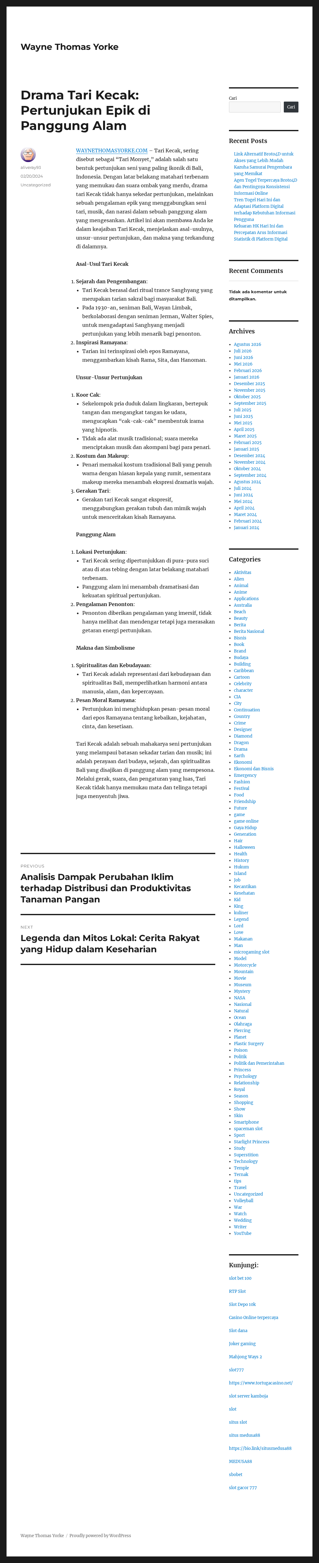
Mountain (244, 971)
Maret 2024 (245, 514)
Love (238, 932)
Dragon (241, 742)
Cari (233, 98)
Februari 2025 (248, 442)
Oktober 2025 (247, 396)
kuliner (241, 912)
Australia (243, 605)
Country (242, 716)
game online (246, 821)
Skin (238, 1115)
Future (240, 808)
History (241, 860)
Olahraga (243, 1024)
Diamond (243, 736)
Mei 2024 (243, 501)
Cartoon (242, 677)
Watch (240, 1213)
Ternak (241, 1174)
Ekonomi (243, 762)
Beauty (240, 618)
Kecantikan (245, 886)
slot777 (236, 1370)
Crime (240, 723)
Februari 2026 (248, 370)
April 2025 (244, 429)
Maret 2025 (245, 436)
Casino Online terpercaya (253, 1317)
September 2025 (250, 403)
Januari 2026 (246, 377)
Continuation (247, 710)
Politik (240, 1056)
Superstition (246, 1155)
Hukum (241, 867)
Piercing (242, 1030)
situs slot (238, 1422)
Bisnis (240, 638)
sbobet (235, 1474)
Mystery (242, 991)
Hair (238, 841)
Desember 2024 (249, 455)
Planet (240, 1037)
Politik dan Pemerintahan (259, 1063)
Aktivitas (242, 572)
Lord (238, 926)
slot (232, 1409)
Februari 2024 (248, 521)
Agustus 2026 (247, 344)
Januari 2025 (246, 449)
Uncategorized (36, 184)
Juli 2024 (242, 488)
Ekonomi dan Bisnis (254, 769)
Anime (240, 592)
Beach (240, 611)
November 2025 (249, 390)
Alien (239, 579)
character (243, 690)
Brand (240, 651)
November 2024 (249, 462)
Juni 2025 (243, 416)
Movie (240, 978)
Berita (240, 625)
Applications (246, 598)
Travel (240, 1187)
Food (239, 795)
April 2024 (244, 508)
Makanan (243, 939)
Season (241, 1096)
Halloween (244, 847)
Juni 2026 (243, 357)
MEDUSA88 (240, 1461)
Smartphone (246, 1122)
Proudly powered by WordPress (100, 1535)
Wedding (243, 1220)
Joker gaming (242, 1343)
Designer (243, 729)
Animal (241, 585)
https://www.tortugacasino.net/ (261, 1383)
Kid (237, 899)
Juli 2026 (243, 351)
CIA (237, 697)
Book (239, 644)
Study (239, 1148)
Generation (245, 834)
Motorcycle (245, 965)
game (239, 814)
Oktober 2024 (247, 468)
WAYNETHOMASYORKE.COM (112, 150)
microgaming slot (251, 952)
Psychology (245, 1076)
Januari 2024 (246, 527)
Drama (240, 749)
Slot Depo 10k (242, 1304)
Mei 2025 (243, 423)
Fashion (242, 782)
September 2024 (250, 475)
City (237, 703)
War (238, 1207)
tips (237, 1181)
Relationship (246, 1083)
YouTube (242, 1233)
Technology (246, 1161)
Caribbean (244, 670)
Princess (242, 1070)
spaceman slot (248, 1128)
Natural (241, 1011)
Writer (240, 1227)
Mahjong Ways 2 (245, 1357)
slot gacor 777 (243, 1487)
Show (239, 1109)
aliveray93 (31, 167)
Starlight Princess (251, 1142)
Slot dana (238, 1330)
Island (240, 873)
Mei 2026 (243, 364)
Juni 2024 (243, 495)
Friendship (245, 801)
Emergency (245, 775)
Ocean (240, 1017)
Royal (239, 1089)
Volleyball (243, 1200)
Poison (241, 1050)
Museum (242, 984)
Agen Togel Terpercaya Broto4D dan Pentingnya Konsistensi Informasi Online (265, 187)
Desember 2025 (249, 383)
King (238, 906)
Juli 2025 (242, 410)
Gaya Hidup (245, 827)
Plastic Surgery (249, 1043)
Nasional (242, 1004)
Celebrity (242, 683)
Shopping (243, 1102)
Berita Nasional (249, 631)
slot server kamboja (248, 1396)
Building (242, 664)
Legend (241, 919)
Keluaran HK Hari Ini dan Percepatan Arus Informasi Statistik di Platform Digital (261, 232)
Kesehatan (244, 893)
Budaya (241, 657)
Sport (239, 1135)
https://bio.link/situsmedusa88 (260, 1448)
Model (240, 958)
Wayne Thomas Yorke (70, 46)
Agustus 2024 (247, 482)
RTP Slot (237, 1291)
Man (238, 945)
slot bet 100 (240, 1278)
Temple (241, 1168)
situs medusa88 (244, 1435)
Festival (241, 788)
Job (237, 880)
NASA (239, 998)
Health (240, 854)
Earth (239, 755)
